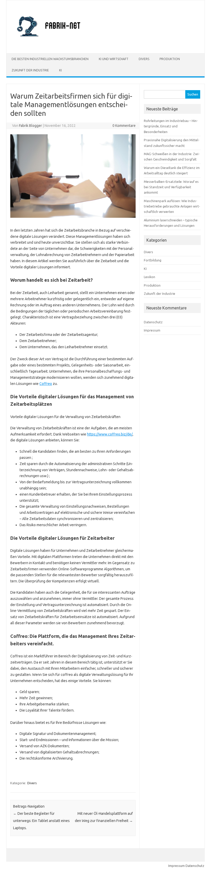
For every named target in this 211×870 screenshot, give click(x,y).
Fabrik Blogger (30, 126)
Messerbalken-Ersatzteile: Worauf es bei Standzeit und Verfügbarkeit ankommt (171, 187)
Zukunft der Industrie (30, 70)
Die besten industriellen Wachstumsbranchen (50, 59)
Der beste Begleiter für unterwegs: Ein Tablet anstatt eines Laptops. (41, 820)
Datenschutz (153, 322)
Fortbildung (152, 260)
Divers (144, 59)
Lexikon (149, 277)
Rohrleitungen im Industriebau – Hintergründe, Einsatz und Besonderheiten (171, 126)
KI (60, 70)
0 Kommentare (124, 126)
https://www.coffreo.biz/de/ (110, 434)
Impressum (152, 330)
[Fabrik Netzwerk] (49, 44)
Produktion (170, 59)
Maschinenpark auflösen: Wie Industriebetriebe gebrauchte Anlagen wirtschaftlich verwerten (172, 206)
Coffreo (45, 384)
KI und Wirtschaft (113, 59)
